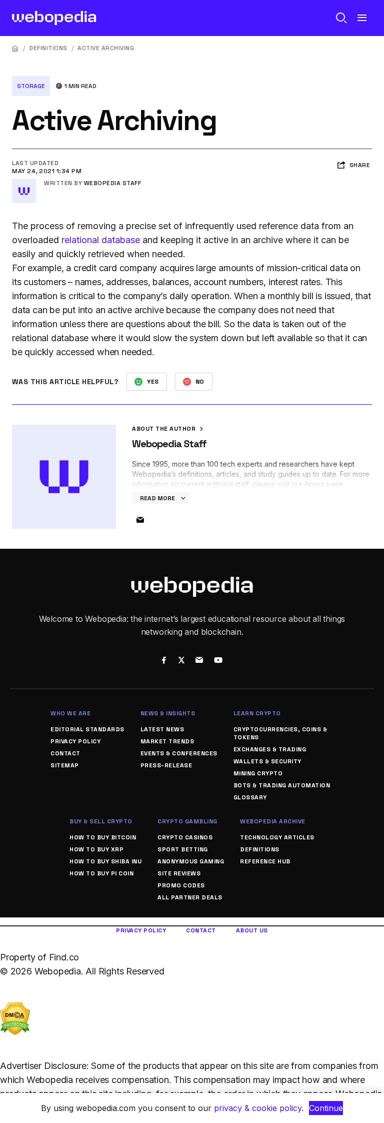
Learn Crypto (257, 713)
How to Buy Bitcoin (103, 837)
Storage (31, 86)
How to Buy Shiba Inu (106, 861)
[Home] (15, 48)
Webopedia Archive (273, 821)
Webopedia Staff (113, 183)
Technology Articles (277, 837)
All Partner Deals (190, 897)
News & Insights (168, 713)
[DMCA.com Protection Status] (15, 1009)
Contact (65, 753)
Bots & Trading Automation (282, 785)
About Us (252, 930)
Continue (326, 1108)
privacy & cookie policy (258, 1108)
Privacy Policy (75, 741)
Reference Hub (265, 861)
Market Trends (167, 741)
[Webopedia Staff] (24, 183)
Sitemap (64, 765)
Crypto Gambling (188, 821)
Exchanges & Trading (270, 749)
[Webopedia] (54, 18)
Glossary (250, 797)
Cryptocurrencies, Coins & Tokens (281, 733)
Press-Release (166, 765)
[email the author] (140, 520)
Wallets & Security (268, 761)
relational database (101, 240)
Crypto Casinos (185, 837)
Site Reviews (179, 873)
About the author (165, 429)
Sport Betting (183, 849)
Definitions (48, 48)
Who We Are (70, 713)
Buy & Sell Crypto (101, 821)
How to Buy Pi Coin (102, 873)
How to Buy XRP (97, 849)
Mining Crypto (258, 773)
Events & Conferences (179, 753)
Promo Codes (181, 885)
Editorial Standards (87, 729)
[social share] (163, 661)
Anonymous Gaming (191, 861)
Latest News (162, 729)
